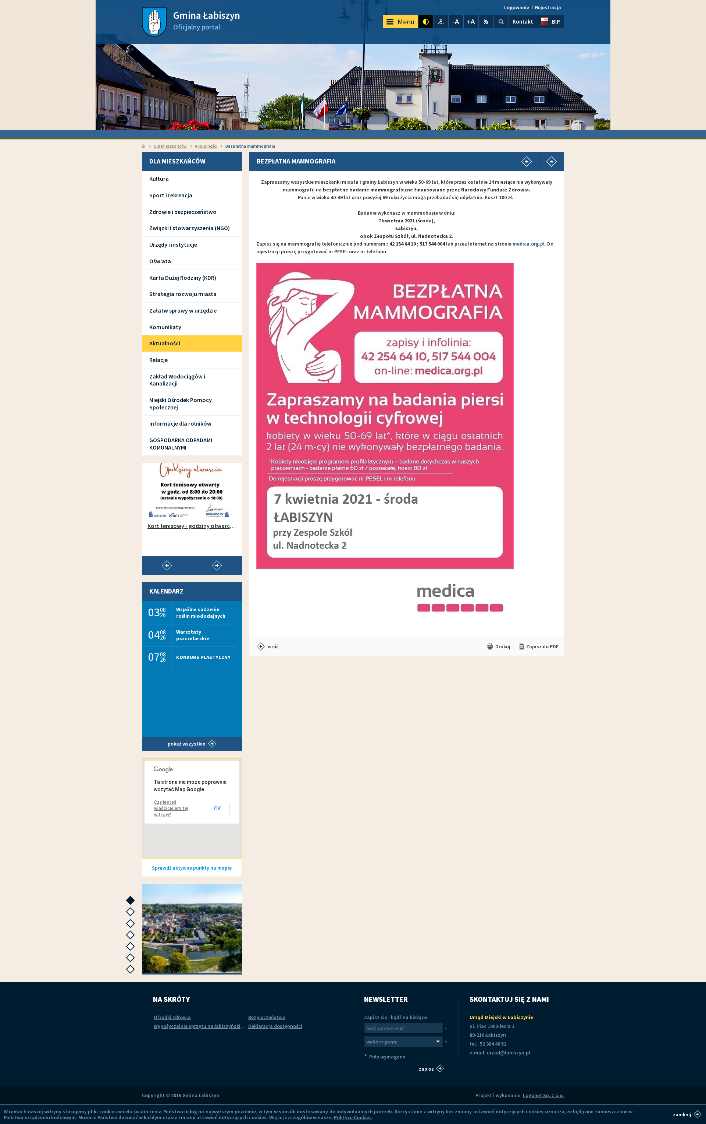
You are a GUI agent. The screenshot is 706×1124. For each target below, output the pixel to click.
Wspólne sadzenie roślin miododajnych (200, 612)
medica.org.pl (529, 243)
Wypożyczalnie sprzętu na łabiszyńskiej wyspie (207, 1026)
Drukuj (502, 646)
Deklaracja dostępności (275, 1026)
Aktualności (206, 146)
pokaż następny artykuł (217, 565)
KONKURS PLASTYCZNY (203, 657)
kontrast (425, 21)
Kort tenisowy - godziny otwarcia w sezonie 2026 (191, 525)
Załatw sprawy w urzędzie (183, 310)
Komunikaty (165, 327)
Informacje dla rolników (180, 423)
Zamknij (682, 1114)
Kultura (159, 178)
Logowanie (516, 7)
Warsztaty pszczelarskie (192, 634)
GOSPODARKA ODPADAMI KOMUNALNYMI (180, 443)
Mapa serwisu (441, 21)
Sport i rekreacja (170, 195)
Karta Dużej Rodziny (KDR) (182, 277)
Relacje (158, 359)
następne (132, 902)
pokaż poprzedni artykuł (167, 565)
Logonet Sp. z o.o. (543, 1095)
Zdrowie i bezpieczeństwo (183, 211)
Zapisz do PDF (542, 646)
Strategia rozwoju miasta (183, 293)
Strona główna (143, 146)
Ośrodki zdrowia (172, 1017)
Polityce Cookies (353, 1117)
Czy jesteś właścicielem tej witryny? (171, 808)
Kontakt (523, 21)
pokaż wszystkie (186, 743)
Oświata (160, 261)
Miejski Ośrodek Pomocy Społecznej (180, 403)
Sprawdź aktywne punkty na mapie (192, 867)
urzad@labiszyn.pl (508, 1052)
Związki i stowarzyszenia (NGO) (189, 228)
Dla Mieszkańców (170, 146)
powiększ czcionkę (471, 21)
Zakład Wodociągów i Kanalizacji (177, 380)
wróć (273, 646)
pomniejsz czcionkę (456, 21)
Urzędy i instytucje (173, 244)
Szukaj (501, 21)
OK (217, 808)
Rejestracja (548, 7)
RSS (486, 21)
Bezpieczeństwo (266, 1017)
